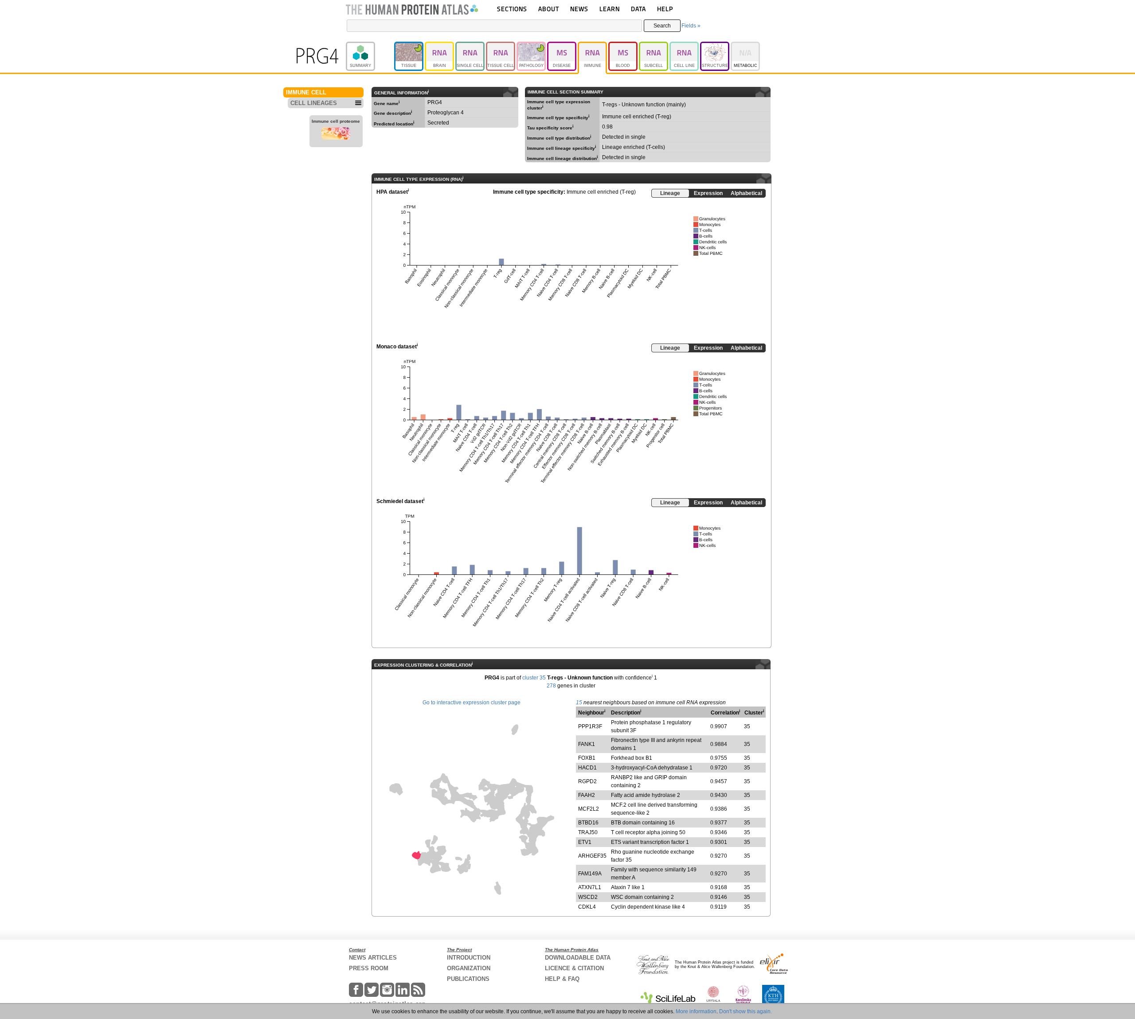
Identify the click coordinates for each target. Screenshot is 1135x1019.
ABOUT (548, 8)
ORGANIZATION (468, 968)
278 (551, 686)
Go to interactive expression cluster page (472, 702)
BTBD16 (588, 823)
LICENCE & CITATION (574, 968)
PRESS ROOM (368, 968)
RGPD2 (587, 781)
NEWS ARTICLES (373, 957)
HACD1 (587, 768)
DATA (638, 8)
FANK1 (586, 744)
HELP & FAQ (562, 979)
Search (662, 26)
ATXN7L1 (589, 887)
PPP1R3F (590, 726)
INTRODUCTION (468, 957)
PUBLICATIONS (468, 979)
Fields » (691, 26)
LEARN (609, 8)
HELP (665, 8)
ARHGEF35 (592, 856)
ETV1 (584, 842)
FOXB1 (586, 758)
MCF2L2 (588, 809)
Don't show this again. (745, 1011)
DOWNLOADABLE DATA (578, 957)
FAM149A (590, 874)
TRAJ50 (588, 832)
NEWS (579, 8)
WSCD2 (588, 897)
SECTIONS (512, 8)
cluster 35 (534, 678)
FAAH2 (586, 795)
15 (579, 702)
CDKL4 (587, 907)
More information (696, 1011)
